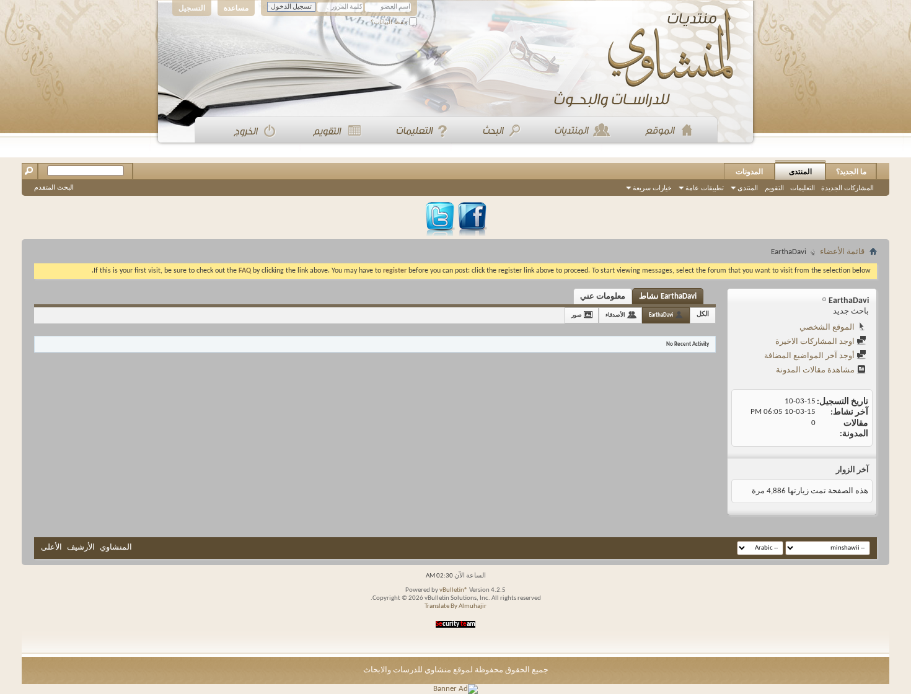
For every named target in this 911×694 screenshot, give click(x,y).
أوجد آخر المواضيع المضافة (810, 356)
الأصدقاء (615, 315)
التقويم (774, 187)
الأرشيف (81, 547)
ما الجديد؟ (851, 171)
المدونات (749, 171)
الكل (703, 314)
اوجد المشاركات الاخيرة (815, 342)
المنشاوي (116, 547)
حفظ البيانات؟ (390, 22)
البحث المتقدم (54, 187)
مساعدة (236, 8)
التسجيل (191, 8)
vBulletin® (453, 590)
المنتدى (800, 171)
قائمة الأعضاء (842, 252)
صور (576, 315)
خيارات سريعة (652, 187)
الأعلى (51, 547)
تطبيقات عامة (704, 187)
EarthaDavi (661, 315)
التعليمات (802, 187)
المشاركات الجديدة (847, 187)
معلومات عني (602, 296)
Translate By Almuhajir (455, 606)
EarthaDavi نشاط (668, 296)
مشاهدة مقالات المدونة (816, 370)
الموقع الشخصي (827, 327)
